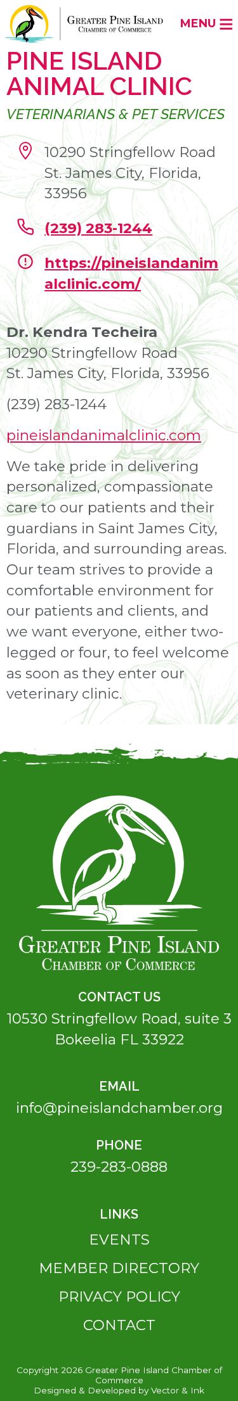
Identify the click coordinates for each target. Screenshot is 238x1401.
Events (119, 1239)
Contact (119, 1325)
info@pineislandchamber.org (119, 1108)
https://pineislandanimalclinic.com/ (131, 273)
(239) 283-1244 (98, 228)
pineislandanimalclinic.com (103, 435)
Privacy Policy (119, 1296)
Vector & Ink (177, 1390)
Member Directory (119, 1268)
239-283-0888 (119, 1167)
